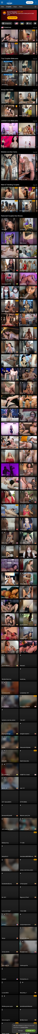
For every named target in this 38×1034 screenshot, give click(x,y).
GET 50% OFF (12, 17)
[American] (16, 23)
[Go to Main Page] (11, 2)
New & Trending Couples (10, 185)
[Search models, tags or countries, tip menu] (35, 7)
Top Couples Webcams (9, 58)
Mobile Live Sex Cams (9, 152)
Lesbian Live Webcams (9, 121)
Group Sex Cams (7, 90)
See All (35, 27)
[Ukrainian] (22, 23)
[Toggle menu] (2, 2)
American (7, 27)
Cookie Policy (24, 1027)
